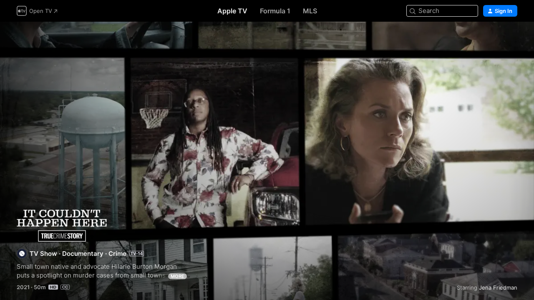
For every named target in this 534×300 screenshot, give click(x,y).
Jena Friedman (498, 287)
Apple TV (232, 11)
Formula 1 (275, 11)
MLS (310, 11)
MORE (177, 276)
